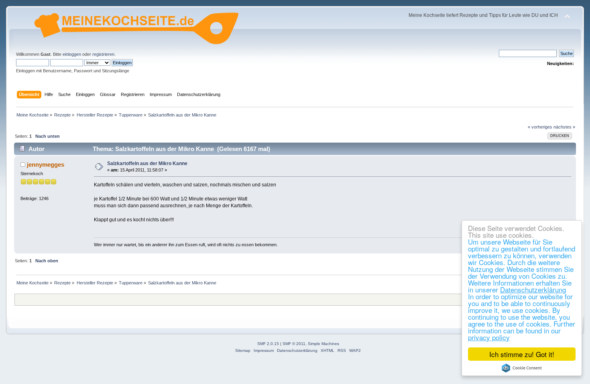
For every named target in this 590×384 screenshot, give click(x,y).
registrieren (103, 54)
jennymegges (45, 164)
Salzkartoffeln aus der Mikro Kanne (147, 163)
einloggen (72, 54)
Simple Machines (323, 343)
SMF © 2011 (294, 343)
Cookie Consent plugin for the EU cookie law (522, 368)
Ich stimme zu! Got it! (521, 354)
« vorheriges (540, 127)
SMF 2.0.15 (268, 343)
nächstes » (564, 127)
